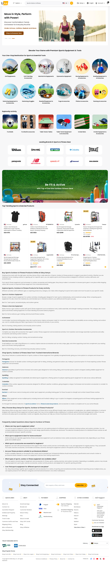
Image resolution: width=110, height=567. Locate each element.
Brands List (23, 507)
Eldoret (76, 516)
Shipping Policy (6, 524)
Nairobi (76, 504)
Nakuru (76, 513)
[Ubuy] (4, 3)
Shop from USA (6, 554)
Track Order (6, 518)
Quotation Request (8, 510)
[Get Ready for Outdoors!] (72, 26)
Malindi (76, 521)
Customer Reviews (26, 510)
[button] (81, 3)
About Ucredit (24, 518)
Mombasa (77, 507)
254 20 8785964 (99, 523)
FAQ (21, 516)
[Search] (71, 3)
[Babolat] (74, 161)
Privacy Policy (53, 559)
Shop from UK (17, 554)
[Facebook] (91, 559)
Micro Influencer (7, 527)
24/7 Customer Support (100, 506)
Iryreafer (77, 224)
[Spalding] (35, 149)
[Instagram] (94, 559)
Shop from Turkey (81, 554)
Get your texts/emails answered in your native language (101, 514)
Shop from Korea (56, 554)
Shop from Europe (93, 554)
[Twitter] (100, 559)
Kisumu (76, 510)
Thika (75, 518)
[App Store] (97, 531)
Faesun (104, 224)
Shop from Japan (29, 554)
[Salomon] (93, 161)
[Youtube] (97, 559)
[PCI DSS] (6, 545)
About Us (5, 504)
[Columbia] (74, 149)
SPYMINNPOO (49, 224)
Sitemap (4, 516)
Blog (21, 524)
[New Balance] (35, 161)
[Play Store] (97, 536)
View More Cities (79, 527)
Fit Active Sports (75, 255)
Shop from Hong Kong (42, 554)
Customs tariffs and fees (10, 521)
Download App (24, 504)
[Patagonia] (16, 161)
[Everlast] (93, 149)
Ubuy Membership (7, 530)
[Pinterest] (103, 559)
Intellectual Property (8, 513)
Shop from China (68, 554)
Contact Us (5, 507)
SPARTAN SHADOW (102, 255)
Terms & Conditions (41, 559)
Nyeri (75, 524)
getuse (25, 224)
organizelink (49, 255)
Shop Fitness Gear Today (15, 29)
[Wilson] (16, 149)
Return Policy (24, 513)
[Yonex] (55, 149)
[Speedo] (55, 161)
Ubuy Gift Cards (25, 521)
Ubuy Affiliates (24, 527)
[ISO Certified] (19, 545)
